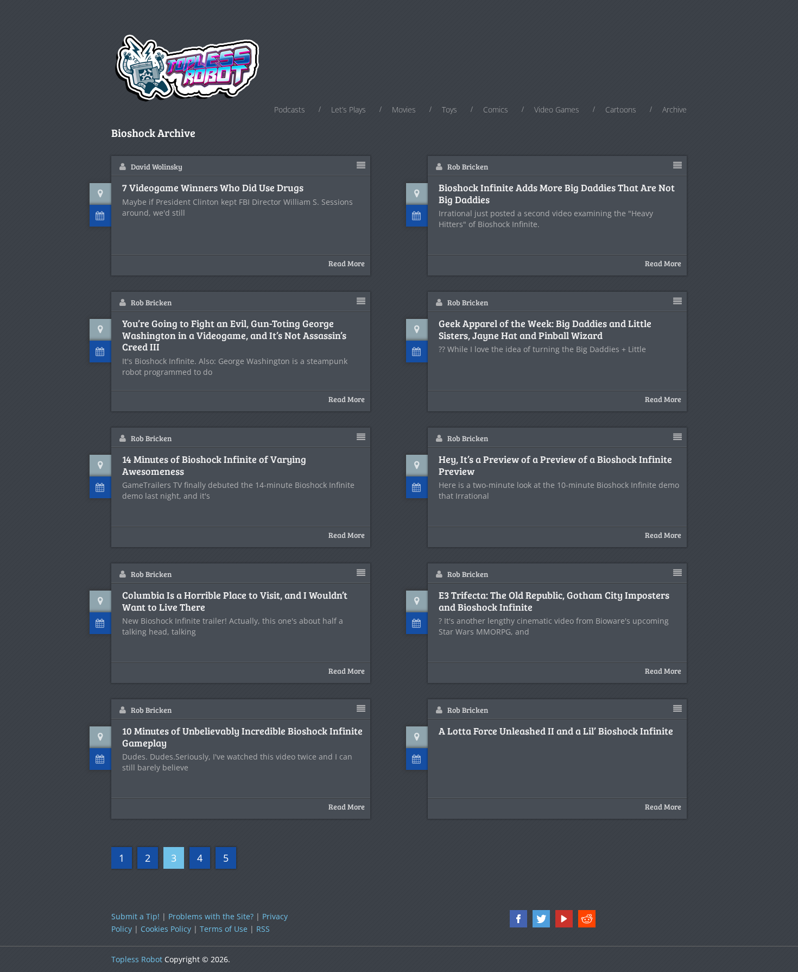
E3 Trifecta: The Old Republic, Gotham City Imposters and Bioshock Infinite (554, 601)
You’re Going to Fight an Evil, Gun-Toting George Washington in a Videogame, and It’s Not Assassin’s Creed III (234, 335)
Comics (495, 109)
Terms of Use (224, 929)
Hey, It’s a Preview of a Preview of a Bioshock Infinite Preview (555, 465)
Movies (404, 109)
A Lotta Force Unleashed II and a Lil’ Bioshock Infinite (556, 731)
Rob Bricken (467, 166)
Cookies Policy (166, 929)
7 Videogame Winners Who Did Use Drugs (212, 188)
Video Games (556, 109)
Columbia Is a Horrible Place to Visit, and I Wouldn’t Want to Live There (234, 601)
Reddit (587, 918)
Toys (449, 109)
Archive (674, 109)
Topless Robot (136, 959)
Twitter (541, 918)
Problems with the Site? (211, 916)
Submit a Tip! (135, 916)
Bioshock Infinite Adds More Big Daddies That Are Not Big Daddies (557, 193)
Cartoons (620, 109)
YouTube (564, 918)
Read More (346, 263)
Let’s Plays (348, 109)
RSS (263, 929)
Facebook (518, 918)
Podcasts (289, 109)
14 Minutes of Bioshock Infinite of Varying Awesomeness (214, 465)
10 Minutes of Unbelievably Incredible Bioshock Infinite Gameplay (242, 737)
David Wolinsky (156, 166)
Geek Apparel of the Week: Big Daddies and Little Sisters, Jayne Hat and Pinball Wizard (545, 329)
